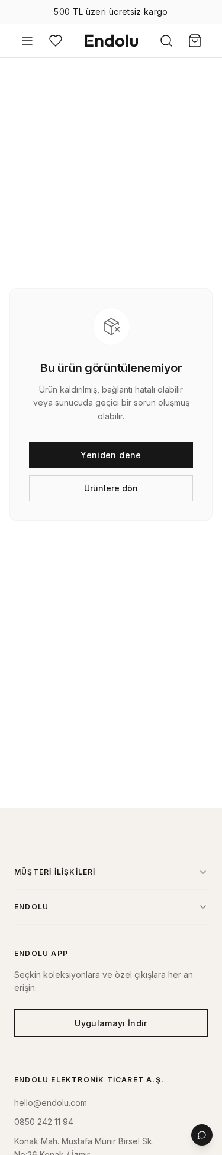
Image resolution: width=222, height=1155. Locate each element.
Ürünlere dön (111, 488)
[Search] (166, 41)
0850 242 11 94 (43, 1122)
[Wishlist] (56, 41)
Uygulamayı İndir (111, 1023)
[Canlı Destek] (202, 1135)
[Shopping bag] (195, 41)
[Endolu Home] (111, 41)
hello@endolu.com (50, 1103)
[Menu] (27, 41)
